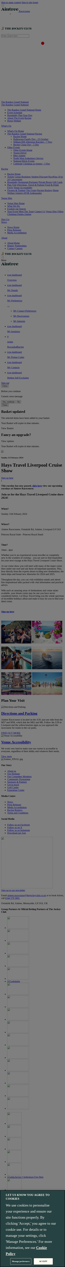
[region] (32, 1228)
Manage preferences (20, 1261)
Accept (43, 1261)
